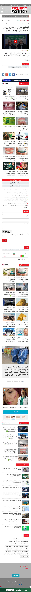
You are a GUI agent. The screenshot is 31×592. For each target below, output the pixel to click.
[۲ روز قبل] (25, 495)
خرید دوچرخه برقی (17, 549)
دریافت (24, 51)
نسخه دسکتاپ (15, 575)
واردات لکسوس (24, 16)
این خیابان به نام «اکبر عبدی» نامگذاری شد (19, 195)
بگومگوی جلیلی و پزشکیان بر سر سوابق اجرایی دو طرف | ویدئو (16, 29)
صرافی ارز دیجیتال (16, 551)
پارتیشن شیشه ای (24, 554)
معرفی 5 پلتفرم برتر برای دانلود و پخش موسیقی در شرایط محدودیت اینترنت (12, 507)
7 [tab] (12, 381)
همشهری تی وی (3, 5)
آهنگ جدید (25, 549)
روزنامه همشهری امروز (26, 5)
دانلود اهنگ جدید (15, 554)
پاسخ (5, 256)
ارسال (4, 240)
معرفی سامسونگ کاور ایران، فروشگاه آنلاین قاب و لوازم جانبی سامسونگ (12, 481)
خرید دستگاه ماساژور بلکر (23, 541)
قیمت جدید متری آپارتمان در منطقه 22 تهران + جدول (11, 500)
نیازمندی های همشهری (17, 5)
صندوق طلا (8, 551)
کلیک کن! (15, 412)
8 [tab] (10, 381)
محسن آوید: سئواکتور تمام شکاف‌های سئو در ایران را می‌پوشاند (12, 494)
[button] (15, 41)
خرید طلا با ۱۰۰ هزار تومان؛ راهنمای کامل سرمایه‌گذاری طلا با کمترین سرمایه (14, 475)
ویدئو (17, 20)
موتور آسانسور (15, 539)
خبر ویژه (26, 67)
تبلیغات (26, 568)
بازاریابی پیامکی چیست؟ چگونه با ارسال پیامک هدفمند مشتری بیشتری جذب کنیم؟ (13, 520)
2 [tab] (21, 381)
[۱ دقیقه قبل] (15, 355)
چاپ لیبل (10, 549)
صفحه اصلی (27, 20)
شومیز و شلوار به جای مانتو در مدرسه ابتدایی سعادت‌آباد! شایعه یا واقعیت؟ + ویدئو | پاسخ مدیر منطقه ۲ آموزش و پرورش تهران (15, 370)
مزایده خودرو (15, 546)
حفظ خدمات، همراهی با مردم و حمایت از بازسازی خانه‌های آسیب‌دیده (12, 527)
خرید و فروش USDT (24, 539)
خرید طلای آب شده (24, 546)
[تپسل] (1, 587)
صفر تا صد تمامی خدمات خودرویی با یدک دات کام (12, 487)
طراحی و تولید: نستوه (15, 585)
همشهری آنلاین (19, 10)
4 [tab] (17, 381)
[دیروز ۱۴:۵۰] (25, 476)
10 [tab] (7, 381)
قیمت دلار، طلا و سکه (24, 566)
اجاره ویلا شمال (12, 541)
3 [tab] (19, 381)
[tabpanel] (15, 362)
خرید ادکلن (25, 544)
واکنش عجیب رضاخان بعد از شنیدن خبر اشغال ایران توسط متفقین (15, 190)
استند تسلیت (8, 546)
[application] (15, 41)
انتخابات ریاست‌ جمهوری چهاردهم (16, 67)
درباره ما (26, 565)
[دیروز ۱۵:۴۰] (25, 469)
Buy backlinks (25, 551)
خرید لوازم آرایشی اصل (16, 544)
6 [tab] (14, 381)
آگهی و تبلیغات (10, 5)
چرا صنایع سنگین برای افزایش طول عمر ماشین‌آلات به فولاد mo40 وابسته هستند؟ (12, 514)
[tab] (15, 180)
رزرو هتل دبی (7, 554)
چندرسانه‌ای (22, 20)
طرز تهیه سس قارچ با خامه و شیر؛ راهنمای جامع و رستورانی (12, 468)
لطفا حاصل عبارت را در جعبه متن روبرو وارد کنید (18, 234)
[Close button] (30, 587)
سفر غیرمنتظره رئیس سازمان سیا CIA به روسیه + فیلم (17, 203)
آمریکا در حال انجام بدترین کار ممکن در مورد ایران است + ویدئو (16, 198)
